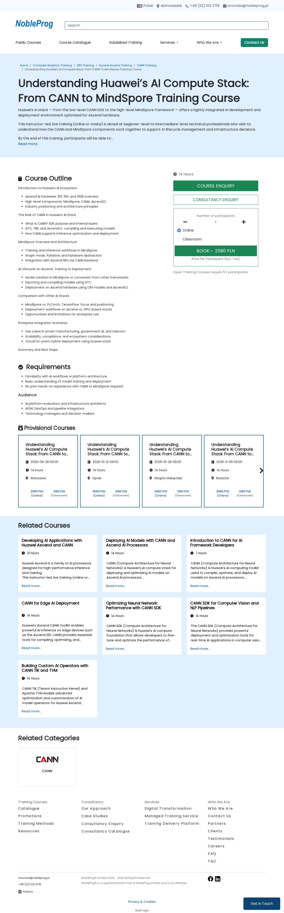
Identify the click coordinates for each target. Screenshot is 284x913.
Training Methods (36, 823)
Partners (217, 823)
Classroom (192, 239)
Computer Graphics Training (52, 65)
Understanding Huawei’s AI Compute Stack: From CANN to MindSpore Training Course (83, 69)
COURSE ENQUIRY (216, 186)
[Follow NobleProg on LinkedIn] (217, 878)
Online (188, 230)
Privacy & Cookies (142, 901)
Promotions (30, 816)
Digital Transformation (168, 808)
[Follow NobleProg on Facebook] (210, 878)
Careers (216, 846)
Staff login (142, 910)
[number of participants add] (245, 222)
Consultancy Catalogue (105, 831)
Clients (215, 831)
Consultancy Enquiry (102, 824)
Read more (27, 143)
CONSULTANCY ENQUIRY (216, 199)
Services (168, 42)
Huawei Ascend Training (115, 65)
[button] (260, 470)
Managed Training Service (171, 816)
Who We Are (208, 42)
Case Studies (94, 816)
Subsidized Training (125, 42)
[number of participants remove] (187, 222)
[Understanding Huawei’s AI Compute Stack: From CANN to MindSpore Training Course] (38, 23)
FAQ (212, 853)
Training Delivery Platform (172, 823)
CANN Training (146, 65)
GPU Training (85, 65)
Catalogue (28, 808)
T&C (212, 861)
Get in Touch (262, 903)
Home (24, 65)
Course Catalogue (75, 42)
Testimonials (221, 838)
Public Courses (28, 42)
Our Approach (96, 808)
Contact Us (254, 42)
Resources (28, 831)
